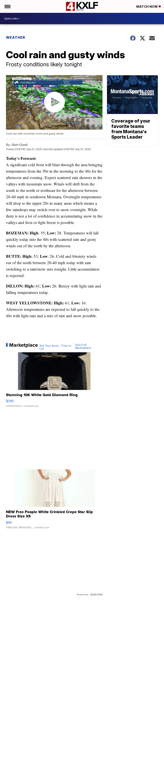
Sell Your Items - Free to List (55, 347)
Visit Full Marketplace (83, 346)
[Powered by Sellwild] (96, 594)
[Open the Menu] (7, 6)
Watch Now (147, 6)
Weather (15, 37)
